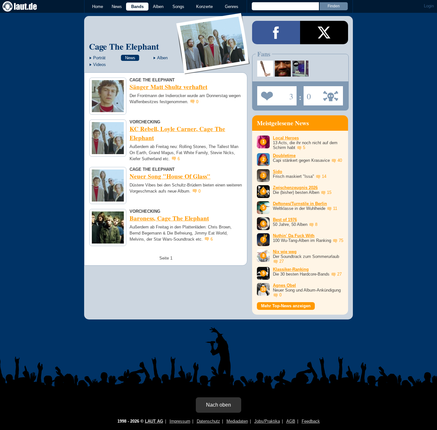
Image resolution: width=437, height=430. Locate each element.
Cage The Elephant (124, 46)
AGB (290, 421)
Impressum (180, 421)
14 (324, 176)
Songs (178, 6)
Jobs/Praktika (267, 421)
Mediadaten (237, 421)
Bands (137, 6)
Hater (307, 94)
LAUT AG (154, 421)
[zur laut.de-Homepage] (25, 6)
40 (340, 160)
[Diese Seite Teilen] (276, 32)
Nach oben (218, 405)
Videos (99, 64)
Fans (275, 94)
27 (281, 261)
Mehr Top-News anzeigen (286, 305)
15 (329, 192)
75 (341, 240)
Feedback (311, 421)
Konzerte (204, 6)
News (117, 6)
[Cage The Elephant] (213, 70)
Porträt (99, 57)
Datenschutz (208, 421)
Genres (231, 6)
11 (335, 208)
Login (429, 6)
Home (97, 6)
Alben (158, 6)
